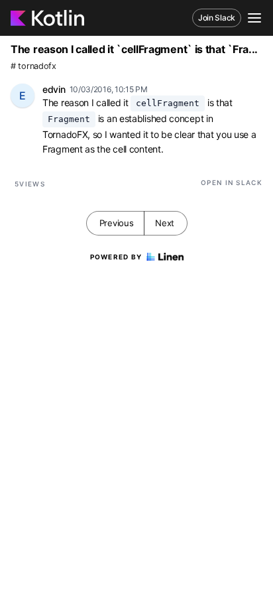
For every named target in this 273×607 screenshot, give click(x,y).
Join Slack (216, 18)
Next (164, 223)
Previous (116, 223)
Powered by (116, 257)
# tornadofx (33, 66)
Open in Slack (231, 182)
